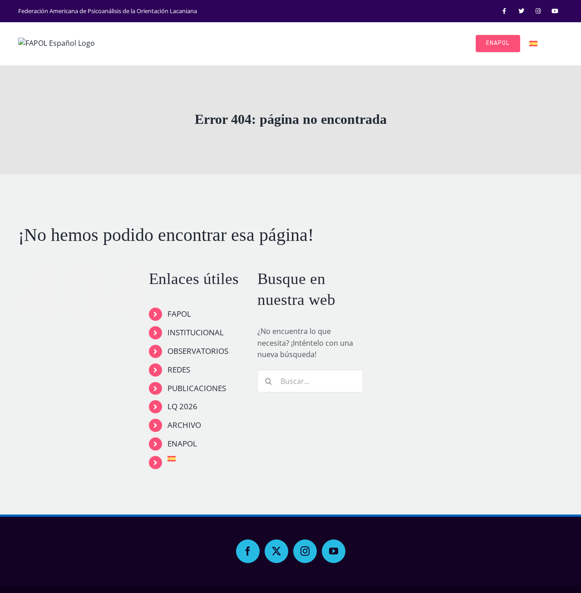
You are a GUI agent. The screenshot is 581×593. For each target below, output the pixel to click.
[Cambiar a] (533, 43)
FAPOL (179, 314)
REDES (178, 369)
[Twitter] (276, 551)
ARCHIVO (184, 425)
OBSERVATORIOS (197, 351)
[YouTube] (333, 551)
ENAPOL (182, 443)
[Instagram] (305, 551)
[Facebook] (248, 551)
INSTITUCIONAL (195, 332)
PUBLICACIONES (196, 388)
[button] (550, 43)
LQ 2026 (182, 406)
